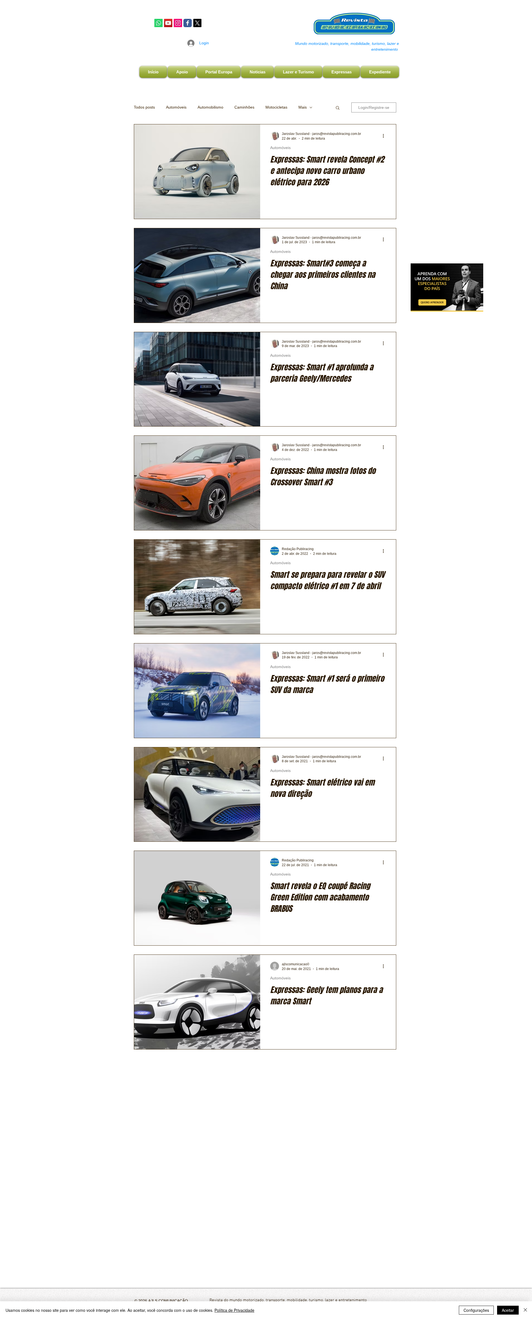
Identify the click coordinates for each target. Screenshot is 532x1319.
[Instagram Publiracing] (178, 23)
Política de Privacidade (234, 1310)
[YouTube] (168, 23)
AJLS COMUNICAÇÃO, (168, 1301)
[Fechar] (525, 1310)
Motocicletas (276, 107)
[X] (197, 23)
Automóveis (176, 107)
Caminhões (244, 107)
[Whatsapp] (158, 23)
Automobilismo (210, 107)
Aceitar (508, 1310)
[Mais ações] (385, 135)
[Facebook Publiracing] (187, 23)
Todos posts (144, 107)
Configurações (476, 1310)
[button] (337, 108)
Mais (302, 107)
